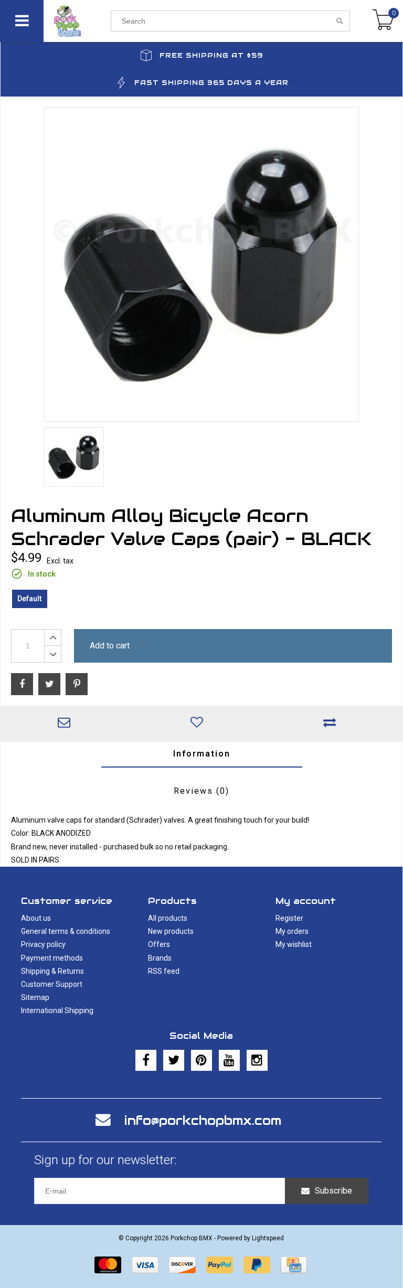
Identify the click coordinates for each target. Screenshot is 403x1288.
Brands (160, 958)
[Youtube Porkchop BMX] (229, 1060)
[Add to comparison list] (332, 723)
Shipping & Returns (52, 971)
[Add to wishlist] (199, 723)
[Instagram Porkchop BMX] (257, 1060)
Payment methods (52, 958)
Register (289, 918)
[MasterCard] (107, 1265)
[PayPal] (219, 1265)
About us (36, 918)
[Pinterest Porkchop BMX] (201, 1060)
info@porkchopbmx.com (202, 1120)
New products (171, 931)
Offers (159, 944)
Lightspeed (268, 1238)
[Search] (340, 20)
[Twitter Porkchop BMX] (173, 1060)
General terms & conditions (65, 931)
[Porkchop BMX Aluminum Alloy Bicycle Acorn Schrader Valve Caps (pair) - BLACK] (201, 264)
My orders (292, 931)
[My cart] (383, 21)
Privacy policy (43, 944)
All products (167, 918)
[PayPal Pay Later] (256, 1265)
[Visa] (145, 1265)
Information (201, 754)
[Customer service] (67, 723)
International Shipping (57, 1010)
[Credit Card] (294, 1265)
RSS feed (163, 971)
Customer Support (51, 984)
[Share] (22, 684)
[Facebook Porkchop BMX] (145, 1060)
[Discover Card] (182, 1265)
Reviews (201, 791)
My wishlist (293, 944)
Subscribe (333, 1191)
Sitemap (35, 997)
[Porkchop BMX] (77, 21)
